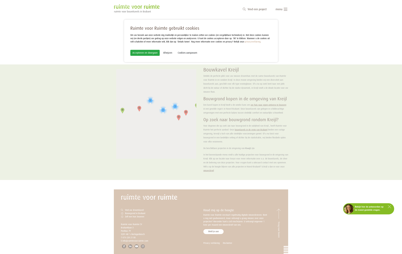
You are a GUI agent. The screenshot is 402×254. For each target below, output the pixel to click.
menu (279, 9)
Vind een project (257, 9)
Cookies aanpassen (187, 53)
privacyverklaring (253, 42)
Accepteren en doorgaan (145, 53)
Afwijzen (167, 53)
